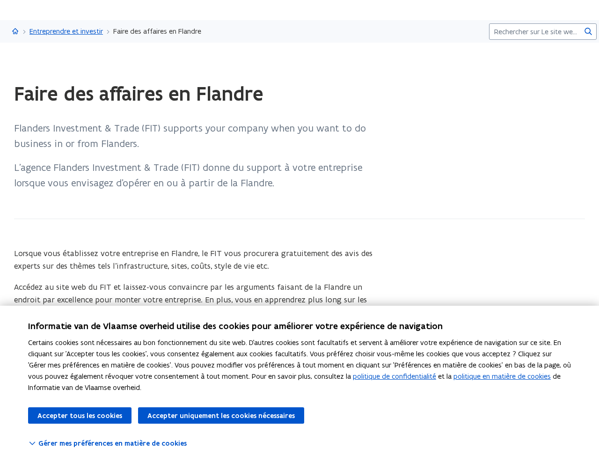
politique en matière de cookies (502, 376)
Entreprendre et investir (66, 31)
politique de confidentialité (394, 376)
